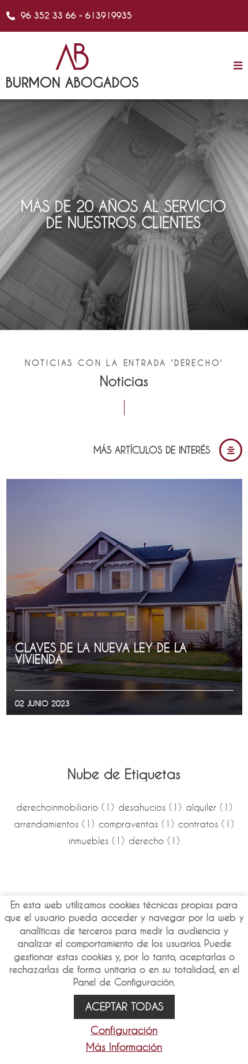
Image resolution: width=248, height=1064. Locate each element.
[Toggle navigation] (235, 66)
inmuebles (97, 840)
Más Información (124, 1046)
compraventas (136, 823)
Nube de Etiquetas (124, 774)
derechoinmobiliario (65, 806)
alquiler (209, 806)
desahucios (150, 806)
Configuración (124, 1030)
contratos (206, 823)
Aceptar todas (124, 1007)
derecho (154, 840)
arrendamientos (54, 823)
